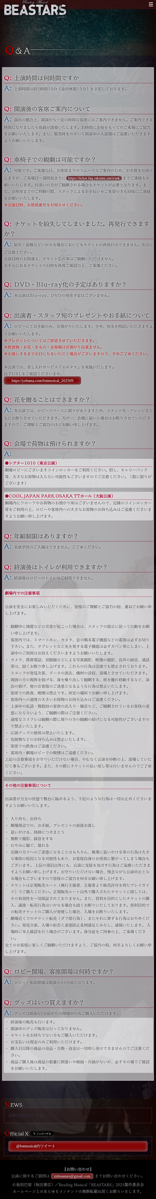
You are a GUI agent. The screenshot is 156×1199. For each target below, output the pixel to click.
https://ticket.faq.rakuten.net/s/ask (94, 178)
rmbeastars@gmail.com (72, 1176)
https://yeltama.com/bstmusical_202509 (42, 380)
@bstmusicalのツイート (35, 1146)
